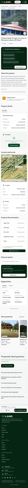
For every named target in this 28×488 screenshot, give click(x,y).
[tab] (4, 110)
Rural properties (4, 6)
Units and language (14, 484)
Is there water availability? (9, 58)
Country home (13, 6)
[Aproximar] (24, 160)
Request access (15, 250)
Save (5, 43)
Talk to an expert (9, 365)
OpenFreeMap (8, 180)
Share (11, 43)
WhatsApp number (21, 410)
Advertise (17, 2)
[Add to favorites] (17, 322)
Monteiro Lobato (11, 8)
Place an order (5, 432)
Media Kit (4, 449)
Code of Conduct (6, 459)
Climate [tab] (11, 285)
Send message (19, 67)
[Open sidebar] (24, 2)
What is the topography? (9, 55)
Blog (3, 436)
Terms (3, 455)
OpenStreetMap (21, 180)
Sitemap (4, 461)
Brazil (20, 6)
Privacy (3, 457)
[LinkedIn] (8, 478)
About (3, 442)
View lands (21, 316)
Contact (3, 444)
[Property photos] (14, 22)
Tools (3, 434)
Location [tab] (4, 285)
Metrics (3, 447)
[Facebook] (5, 478)
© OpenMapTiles (13, 180)
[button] (14, 99)
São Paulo (3, 8)
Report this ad (15, 308)
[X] (12, 478)
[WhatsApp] (15, 478)
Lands (3, 427)
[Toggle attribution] (25, 180)
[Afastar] (24, 162)
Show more (3, 89)
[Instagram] (3, 478)
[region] (14, 168)
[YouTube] (10, 478)
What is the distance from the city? (11, 62)
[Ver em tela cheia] (24, 156)
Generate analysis (14, 145)
